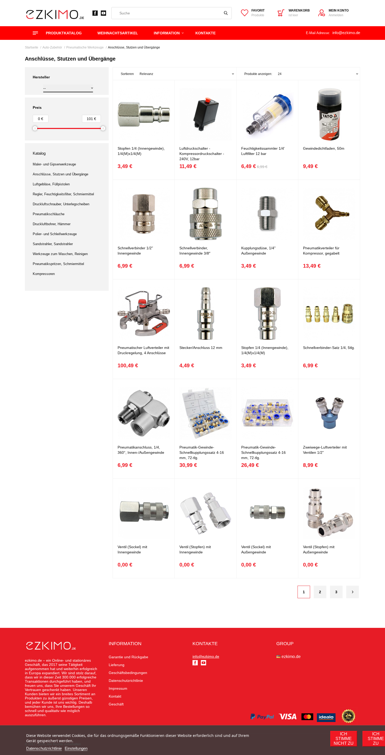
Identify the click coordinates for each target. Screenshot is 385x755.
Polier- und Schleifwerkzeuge (55, 234)
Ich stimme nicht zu (344, 739)
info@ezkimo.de (346, 32)
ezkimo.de (291, 656)
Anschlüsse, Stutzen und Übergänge (60, 174)
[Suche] (226, 13)
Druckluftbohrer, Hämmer (51, 224)
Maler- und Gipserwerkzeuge (54, 164)
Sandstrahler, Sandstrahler (53, 244)
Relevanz (146, 74)
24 (280, 74)
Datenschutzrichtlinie (44, 748)
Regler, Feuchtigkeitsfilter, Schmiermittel (63, 194)
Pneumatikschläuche (48, 214)
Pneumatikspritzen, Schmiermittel (58, 264)
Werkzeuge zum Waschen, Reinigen (60, 254)
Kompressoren (44, 274)
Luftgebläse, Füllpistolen (51, 184)
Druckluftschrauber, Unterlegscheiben (61, 204)
